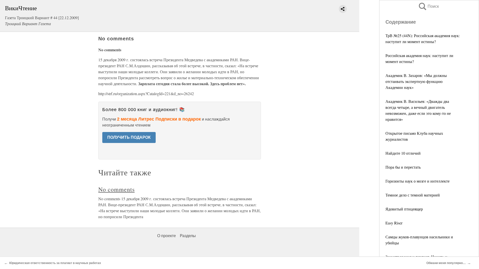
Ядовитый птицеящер (404, 208)
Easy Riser (393, 222)
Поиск (428, 6)
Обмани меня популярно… (446, 263)
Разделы (188, 236)
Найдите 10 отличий (403, 153)
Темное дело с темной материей (412, 195)
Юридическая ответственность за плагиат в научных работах (55, 263)
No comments (116, 189)
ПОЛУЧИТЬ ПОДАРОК (129, 137)
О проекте (166, 236)
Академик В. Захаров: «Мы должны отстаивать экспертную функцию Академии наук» (416, 81)
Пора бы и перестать (403, 167)
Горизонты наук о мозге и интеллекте (417, 181)
